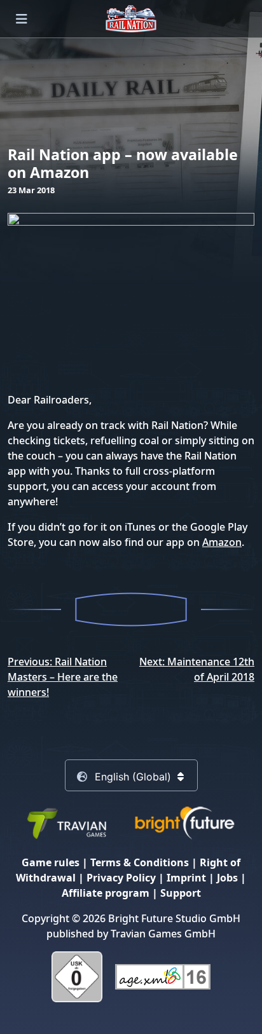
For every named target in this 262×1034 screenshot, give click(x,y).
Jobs (227, 878)
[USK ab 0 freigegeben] (77, 976)
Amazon (222, 542)
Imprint (186, 878)
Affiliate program (105, 893)
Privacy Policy (121, 878)
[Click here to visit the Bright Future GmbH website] (184, 822)
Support (180, 893)
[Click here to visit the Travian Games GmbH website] (66, 822)
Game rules (50, 862)
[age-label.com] (162, 976)
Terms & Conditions (139, 862)
